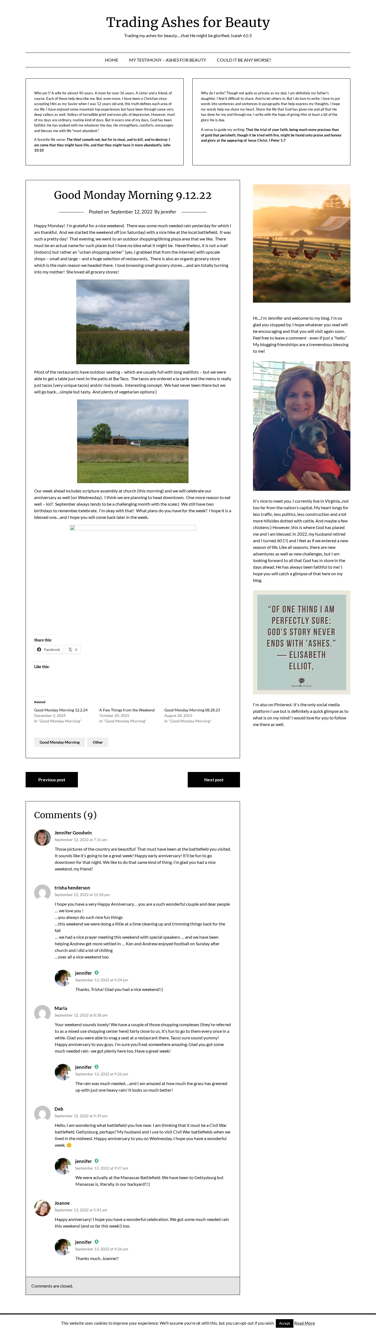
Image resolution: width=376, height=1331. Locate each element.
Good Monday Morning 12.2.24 (61, 710)
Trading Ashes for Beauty (188, 22)
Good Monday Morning (60, 742)
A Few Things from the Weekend (127, 710)
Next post (214, 779)
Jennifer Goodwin (73, 833)
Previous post (51, 779)
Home (111, 59)
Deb (59, 1109)
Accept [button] (284, 1323)
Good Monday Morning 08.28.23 (192, 710)
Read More (304, 1323)
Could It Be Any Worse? (244, 59)
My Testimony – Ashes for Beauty (167, 59)
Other (98, 742)
